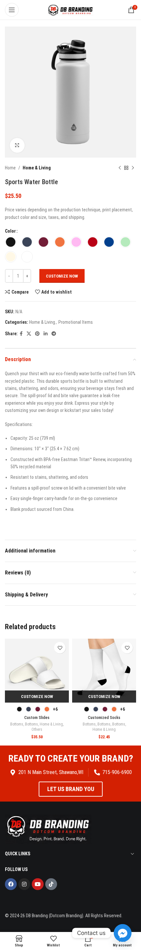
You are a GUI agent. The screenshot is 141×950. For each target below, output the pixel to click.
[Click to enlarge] (17, 145)
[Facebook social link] (21, 333)
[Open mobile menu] (12, 9)
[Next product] (133, 168)
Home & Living (37, 167)
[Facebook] (11, 884)
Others (36, 729)
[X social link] (29, 333)
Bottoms (16, 724)
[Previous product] (119, 168)
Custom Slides (37, 717)
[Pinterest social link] (37, 333)
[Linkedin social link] (46, 333)
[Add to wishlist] (60, 647)
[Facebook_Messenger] (122, 933)
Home (10, 167)
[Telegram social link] (54, 333)
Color (10, 231)
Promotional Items (75, 322)
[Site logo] (70, 9)
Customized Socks (104, 717)
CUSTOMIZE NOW (62, 276)
